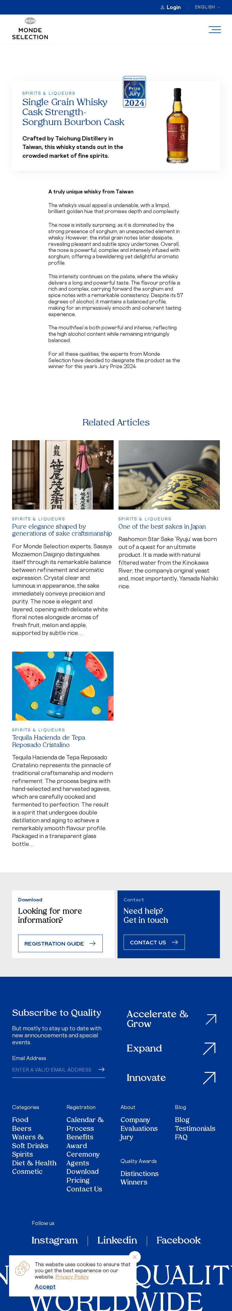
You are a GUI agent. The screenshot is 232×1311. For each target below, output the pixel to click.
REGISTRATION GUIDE (54, 943)
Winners (134, 1183)
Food (20, 1120)
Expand (144, 1049)
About (128, 1107)
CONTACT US (148, 942)
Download (82, 1172)
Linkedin (117, 1241)
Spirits (22, 1155)
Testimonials (195, 1129)
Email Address (29, 1058)
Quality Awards (139, 1161)
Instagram (55, 1241)
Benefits (79, 1138)
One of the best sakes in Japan (162, 527)
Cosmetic (27, 1172)
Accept (45, 1286)
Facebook (179, 1241)
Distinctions (140, 1174)
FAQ (181, 1138)
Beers (21, 1129)
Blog (180, 1107)
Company (135, 1120)
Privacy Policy (72, 1277)
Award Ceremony (83, 1151)
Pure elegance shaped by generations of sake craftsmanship (62, 530)
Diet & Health (34, 1164)
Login (174, 7)
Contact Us (84, 1190)
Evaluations (139, 1129)
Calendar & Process (85, 1125)
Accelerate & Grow (157, 1020)
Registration (80, 1107)
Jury (127, 1138)
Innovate (146, 1078)
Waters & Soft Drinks (30, 1142)
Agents (77, 1164)
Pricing (78, 1181)
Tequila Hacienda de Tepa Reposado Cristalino (48, 742)
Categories (25, 1107)
